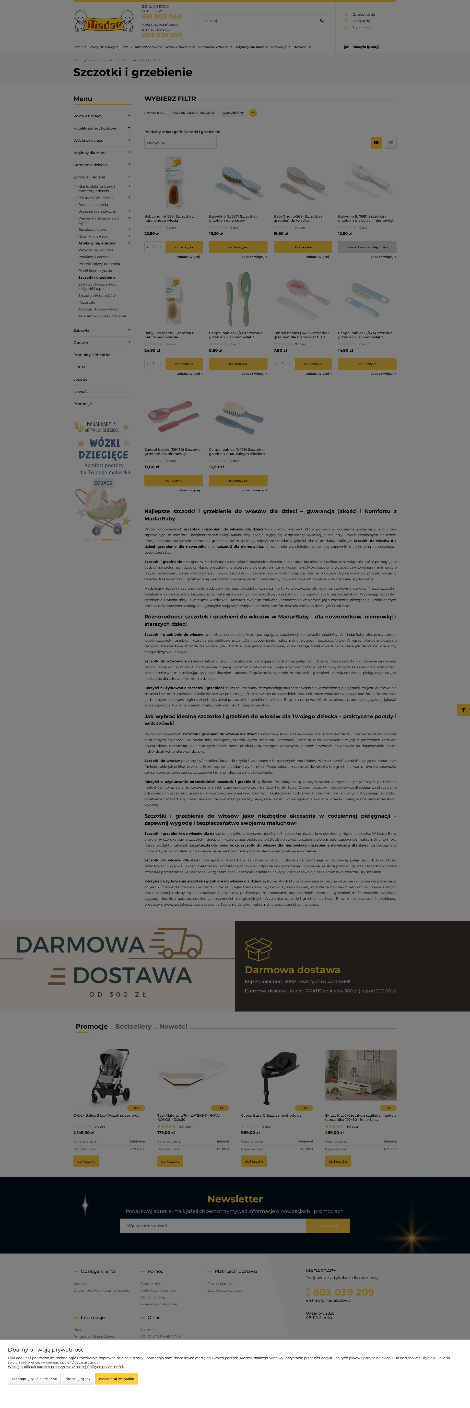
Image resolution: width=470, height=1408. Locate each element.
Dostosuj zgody (78, 1379)
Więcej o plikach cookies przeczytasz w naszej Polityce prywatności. (66, 1366)
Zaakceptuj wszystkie (116, 1379)
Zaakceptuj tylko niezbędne (34, 1379)
